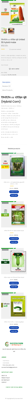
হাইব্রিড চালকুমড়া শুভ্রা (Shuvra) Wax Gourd (14, 277)
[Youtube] (14, 392)
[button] (25, 154)
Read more (15, 192)
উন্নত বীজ (10, 75)
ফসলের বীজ (14, 75)
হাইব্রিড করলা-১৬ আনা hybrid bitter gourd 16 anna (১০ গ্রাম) (14, 183)
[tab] (14, 82)
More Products (7, 90)
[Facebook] (9, 392)
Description (6, 82)
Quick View (14, 195)
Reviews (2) (6, 86)
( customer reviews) (15, 49)
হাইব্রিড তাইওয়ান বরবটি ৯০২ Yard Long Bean (14, 322)
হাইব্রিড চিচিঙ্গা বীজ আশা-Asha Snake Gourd (14, 230)
